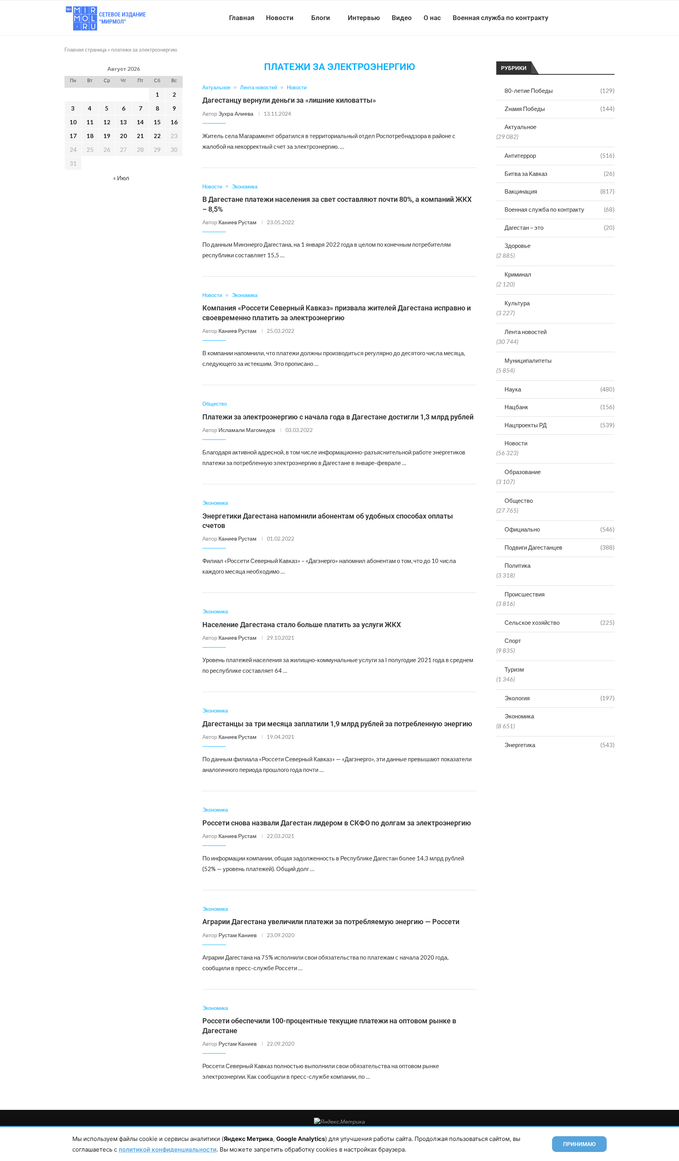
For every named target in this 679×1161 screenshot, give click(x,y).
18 (90, 135)
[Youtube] (574, 17)
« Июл (121, 177)
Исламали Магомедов (246, 429)
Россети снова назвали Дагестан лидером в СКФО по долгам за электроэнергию (336, 823)
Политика (517, 565)
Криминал (518, 274)
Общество (519, 500)
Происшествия (525, 594)
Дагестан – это (560, 227)
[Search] (611, 17)
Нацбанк (560, 406)
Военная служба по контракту (500, 18)
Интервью (364, 18)
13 (123, 122)
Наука (560, 389)
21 (140, 135)
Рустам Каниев (237, 935)
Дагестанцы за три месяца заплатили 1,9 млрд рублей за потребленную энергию (337, 724)
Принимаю (579, 1144)
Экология (560, 697)
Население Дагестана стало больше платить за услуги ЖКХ (301, 624)
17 (73, 135)
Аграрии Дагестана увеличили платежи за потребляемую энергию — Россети (330, 921)
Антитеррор (560, 155)
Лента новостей (526, 331)
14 (140, 122)
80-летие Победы (560, 90)
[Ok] (598, 17)
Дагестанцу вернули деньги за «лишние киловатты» (289, 100)
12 (106, 122)
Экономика (519, 716)
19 (106, 135)
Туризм (514, 669)
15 (157, 122)
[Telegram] (590, 17)
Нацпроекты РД (560, 424)
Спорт (513, 640)
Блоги (320, 18)
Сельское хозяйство (560, 622)
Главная (241, 18)
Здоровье (517, 245)
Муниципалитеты (528, 360)
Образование (523, 471)
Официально (560, 529)
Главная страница (85, 49)
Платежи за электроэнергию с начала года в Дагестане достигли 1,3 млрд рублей (337, 417)
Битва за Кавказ (560, 173)
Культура (517, 302)
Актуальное (520, 126)
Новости (280, 18)
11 (90, 122)
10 (73, 122)
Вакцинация (560, 191)
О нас (432, 18)
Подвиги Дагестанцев (560, 547)
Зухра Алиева (235, 113)
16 (174, 122)
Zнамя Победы (560, 108)
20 (123, 135)
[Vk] (582, 17)
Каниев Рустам (237, 222)
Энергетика (560, 744)
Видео (402, 18)
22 (157, 135)
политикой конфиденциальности (168, 1149)
